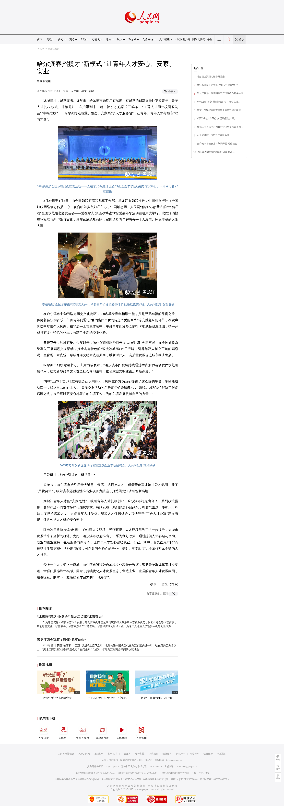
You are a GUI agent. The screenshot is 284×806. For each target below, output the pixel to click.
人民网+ (63, 738)
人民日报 (43, 738)
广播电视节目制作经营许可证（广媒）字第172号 (184, 773)
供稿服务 (153, 753)
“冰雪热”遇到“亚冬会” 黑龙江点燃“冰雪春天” (70, 616)
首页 (39, 39)
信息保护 (208, 753)
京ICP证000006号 (189, 779)
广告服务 (126, 753)
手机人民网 (82, 738)
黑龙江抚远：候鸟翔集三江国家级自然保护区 (220, 93)
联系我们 (221, 753)
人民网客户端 (182, 39)
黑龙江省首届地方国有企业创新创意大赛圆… (220, 127)
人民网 (40, 49)
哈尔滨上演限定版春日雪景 (211, 76)
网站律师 (194, 753)
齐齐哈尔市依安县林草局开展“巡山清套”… (218, 143)
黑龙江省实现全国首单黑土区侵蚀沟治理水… (220, 110)
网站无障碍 (198, 39)
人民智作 (141, 738)
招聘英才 (112, 753)
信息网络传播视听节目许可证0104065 (74, 779)
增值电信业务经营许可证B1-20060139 (137, 773)
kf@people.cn (112, 766)
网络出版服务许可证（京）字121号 (161, 779)
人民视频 (122, 738)
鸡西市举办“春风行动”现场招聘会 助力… (218, 118)
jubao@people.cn (174, 760)
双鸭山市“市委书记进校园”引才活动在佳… (218, 102)
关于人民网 (84, 753)
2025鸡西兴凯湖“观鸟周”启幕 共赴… (216, 152)
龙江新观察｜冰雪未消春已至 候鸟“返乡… (218, 85)
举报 (210, 39)
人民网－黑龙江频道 (83, 91)
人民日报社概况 (66, 753)
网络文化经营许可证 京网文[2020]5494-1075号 (117, 779)
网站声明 (180, 753)
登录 (241, 39)
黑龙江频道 (53, 49)
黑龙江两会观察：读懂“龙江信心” (61, 639)
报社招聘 (99, 753)
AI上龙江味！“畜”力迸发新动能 (213, 135)
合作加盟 (139, 753)
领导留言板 (102, 738)
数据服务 (167, 753)
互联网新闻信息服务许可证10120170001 (95, 773)
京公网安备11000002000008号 (215, 779)
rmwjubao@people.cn (187, 766)
